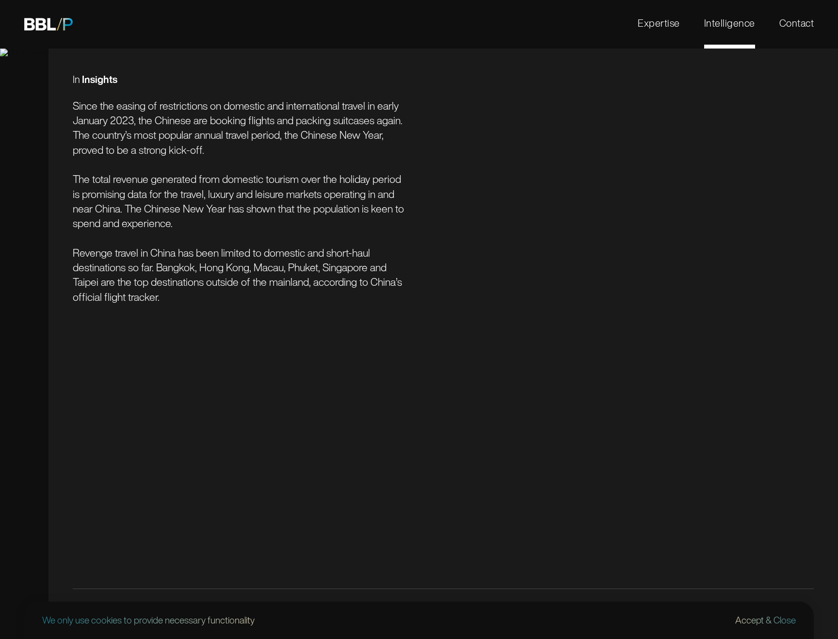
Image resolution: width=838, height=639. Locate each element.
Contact (796, 23)
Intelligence (729, 23)
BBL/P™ (48, 24)
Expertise (659, 23)
